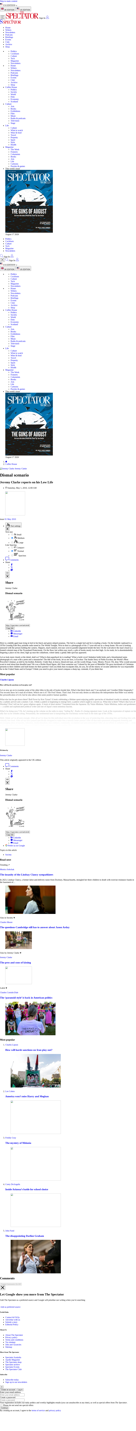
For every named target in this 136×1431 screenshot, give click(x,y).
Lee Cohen (10, 1091)
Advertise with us (12, 1320)
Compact (20, 547)
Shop (7, 47)
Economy (15, 99)
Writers (8, 30)
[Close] (2, 1288)
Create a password (7, 1397)
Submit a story (11, 1322)
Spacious (22, 555)
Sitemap (8, 1347)
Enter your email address (10, 1392)
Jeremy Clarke (6, 755)
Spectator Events (12, 1367)
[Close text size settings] (7, 529)
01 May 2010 (10, 519)
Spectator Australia (13, 1357)
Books (13, 109)
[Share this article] (7, 573)
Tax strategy (10, 1342)
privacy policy (55, 1410)
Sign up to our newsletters (16, 1382)
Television (15, 121)
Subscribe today (12, 1380)
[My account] (47, 18)
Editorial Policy (11, 1324)
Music (13, 116)
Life (7, 125)
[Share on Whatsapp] (12, 570)
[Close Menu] (2, 260)
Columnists (15, 154)
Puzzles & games (18, 166)
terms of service (38, 1410)
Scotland (14, 101)
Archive (8, 44)
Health (13, 145)
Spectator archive (12, 1364)
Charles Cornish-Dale (9, 992)
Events (8, 39)
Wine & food (16, 133)
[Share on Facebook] (12, 565)
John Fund (9, 1231)
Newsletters (10, 32)
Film (12, 113)
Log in (20, 1390)
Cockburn (15, 54)
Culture (14, 56)
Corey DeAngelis (12, 1184)
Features (14, 152)
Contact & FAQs (12, 1317)
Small (19, 534)
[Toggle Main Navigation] (2, 17)
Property (14, 137)
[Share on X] (12, 567)
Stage (13, 123)
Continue (4, 1408)
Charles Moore (6, 922)
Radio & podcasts (18, 118)
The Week (15, 149)
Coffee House (11, 87)
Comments (14, 560)
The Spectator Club (13, 1369)
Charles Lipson (7, 680)
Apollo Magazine (12, 1360)
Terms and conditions (14, 1340)
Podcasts (9, 35)
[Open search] (1, 257)
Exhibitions (15, 111)
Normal (20, 551)
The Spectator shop (13, 1362)
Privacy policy (11, 1337)
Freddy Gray (10, 1138)
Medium (20, 538)
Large (20, 542)
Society (14, 92)
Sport (13, 140)
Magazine (15, 61)
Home (7, 27)
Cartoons (14, 164)
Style (13, 142)
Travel (13, 135)
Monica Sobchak (7, 869)
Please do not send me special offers (18, 1405)
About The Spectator (14, 1335)
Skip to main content (8, 1)
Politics (14, 51)
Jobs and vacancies (13, 1344)
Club (7, 42)
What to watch (17, 130)
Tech (13, 58)
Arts (12, 106)
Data (13, 97)
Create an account (8, 1390)
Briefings (9, 37)
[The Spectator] (22, 18)
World (13, 94)
